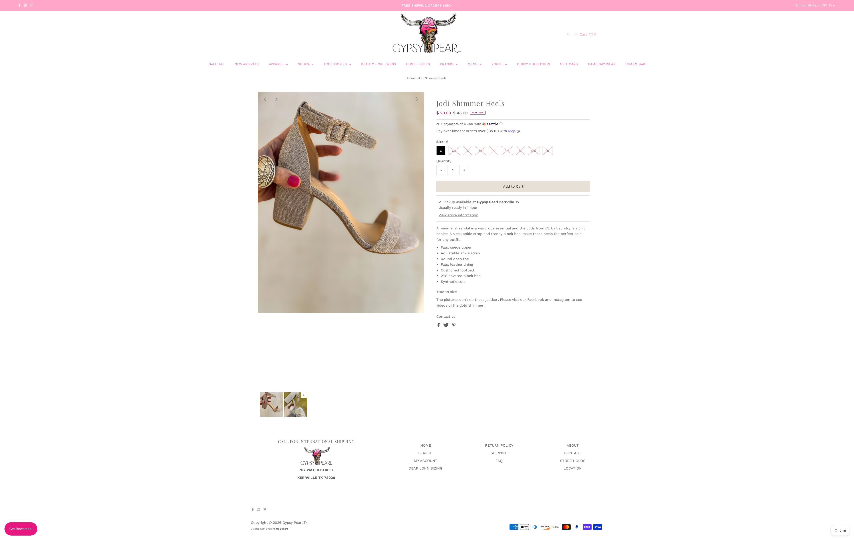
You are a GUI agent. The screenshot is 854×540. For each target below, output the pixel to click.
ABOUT (573, 445)
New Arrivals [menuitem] (247, 64)
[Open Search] (569, 34)
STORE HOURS (572, 461)
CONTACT (572, 453)
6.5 (454, 151)
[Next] (276, 99)
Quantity (443, 161)
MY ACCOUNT (425, 461)
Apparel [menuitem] (277, 64)
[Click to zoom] (416, 99)
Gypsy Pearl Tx (295, 522)
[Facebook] (19, 5)
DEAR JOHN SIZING (426, 468)
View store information (458, 215)
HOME (425, 445)
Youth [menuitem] (498, 64)
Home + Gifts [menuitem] (418, 64)
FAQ (499, 461)
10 (547, 151)
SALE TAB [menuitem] (217, 64)
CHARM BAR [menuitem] (635, 64)
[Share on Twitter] (446, 326)
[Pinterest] (31, 5)
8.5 (507, 151)
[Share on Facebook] (439, 326)
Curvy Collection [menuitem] (533, 64)
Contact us (445, 316)
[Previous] (265, 99)
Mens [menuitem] (473, 64)
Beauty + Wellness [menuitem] (378, 64)
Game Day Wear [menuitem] (602, 64)
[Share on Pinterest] (454, 326)
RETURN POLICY (499, 445)
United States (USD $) (814, 5)
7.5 (480, 151)
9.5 (533, 151)
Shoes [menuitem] (304, 64)
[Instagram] (25, 5)
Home (411, 78)
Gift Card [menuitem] (569, 64)
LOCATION (573, 468)
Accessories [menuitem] (336, 64)
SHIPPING (499, 453)
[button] (513, 124)
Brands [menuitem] (447, 64)
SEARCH (425, 453)
